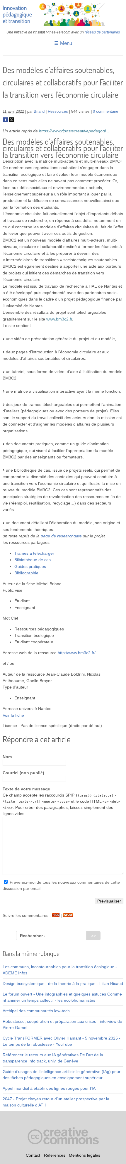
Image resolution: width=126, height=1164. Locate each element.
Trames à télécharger (34, 553)
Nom (7, 756)
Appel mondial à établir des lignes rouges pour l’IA (49, 1088)
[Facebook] (5, 121)
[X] (11, 121)
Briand (39, 111)
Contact (33, 1155)
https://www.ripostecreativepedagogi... (74, 131)
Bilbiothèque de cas (32, 559)
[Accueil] (63, 24)
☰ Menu (63, 43)
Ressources (58, 111)
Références (54, 1155)
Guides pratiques (30, 566)
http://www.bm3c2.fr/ (77, 652)
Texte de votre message (26, 789)
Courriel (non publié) (23, 772)
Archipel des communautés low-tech (36, 1010)
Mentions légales (84, 1155)
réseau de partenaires (102, 32)
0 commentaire (105, 111)
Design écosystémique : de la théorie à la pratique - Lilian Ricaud (63, 983)
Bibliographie (26, 573)
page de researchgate (61, 536)
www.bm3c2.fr (59, 319)
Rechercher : (32, 935)
